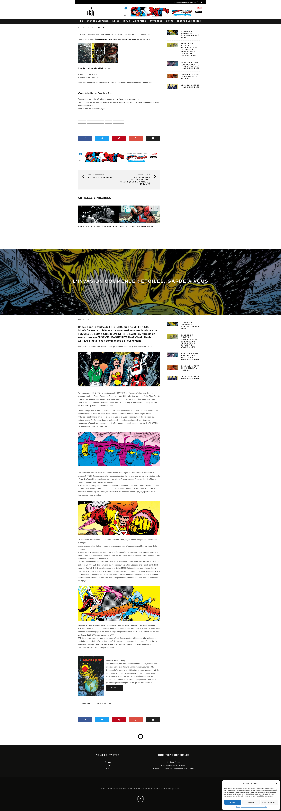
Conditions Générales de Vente (173, 765)
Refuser (251, 802)
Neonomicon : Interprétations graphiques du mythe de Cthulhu (135, 181)
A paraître (139, 21)
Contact (108, 762)
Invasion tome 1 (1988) (103, 703)
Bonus (169, 21)
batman (82, 122)
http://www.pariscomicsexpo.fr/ (127, 99)
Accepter (233, 802)
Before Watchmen (129, 39)
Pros (107, 768)
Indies (115, 21)
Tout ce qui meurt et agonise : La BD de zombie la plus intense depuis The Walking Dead (189, 50)
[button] (277, 783)
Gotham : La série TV (100, 178)
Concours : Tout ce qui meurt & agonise (190, 76)
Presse (107, 765)
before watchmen (95, 122)
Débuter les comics (189, 21)
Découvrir (114, 687)
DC (81, 21)
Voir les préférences (269, 802)
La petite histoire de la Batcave (139, 237)
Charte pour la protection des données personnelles (251, 807)
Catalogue (156, 21)
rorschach (118, 122)
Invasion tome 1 (85, 703)
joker (108, 122)
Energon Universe (98, 21)
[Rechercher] (201, 2)
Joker (147, 39)
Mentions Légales (173, 762)
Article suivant (143, 174)
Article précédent (96, 174)
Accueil (81, 28)
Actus (126, 21)
